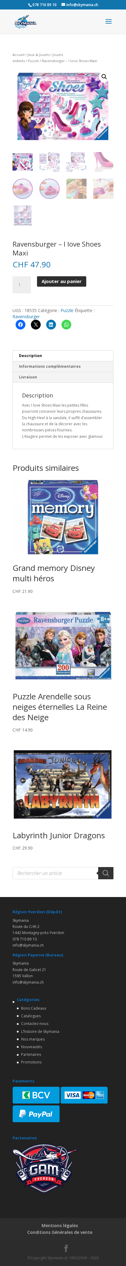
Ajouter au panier (62, 281)
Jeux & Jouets (39, 54)
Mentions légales (60, 1225)
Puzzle (33, 60)
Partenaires (31, 1054)
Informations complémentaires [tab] (50, 366)
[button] (104, 76)
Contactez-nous (34, 1023)
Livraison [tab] (28, 377)
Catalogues (31, 1015)
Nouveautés (31, 1046)
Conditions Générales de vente (59, 1232)
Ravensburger (26, 316)
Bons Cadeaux (33, 1008)
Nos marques (33, 1039)
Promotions (31, 1062)
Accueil (18, 54)
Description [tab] (30, 355)
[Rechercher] (105, 873)
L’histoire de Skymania (40, 1031)
